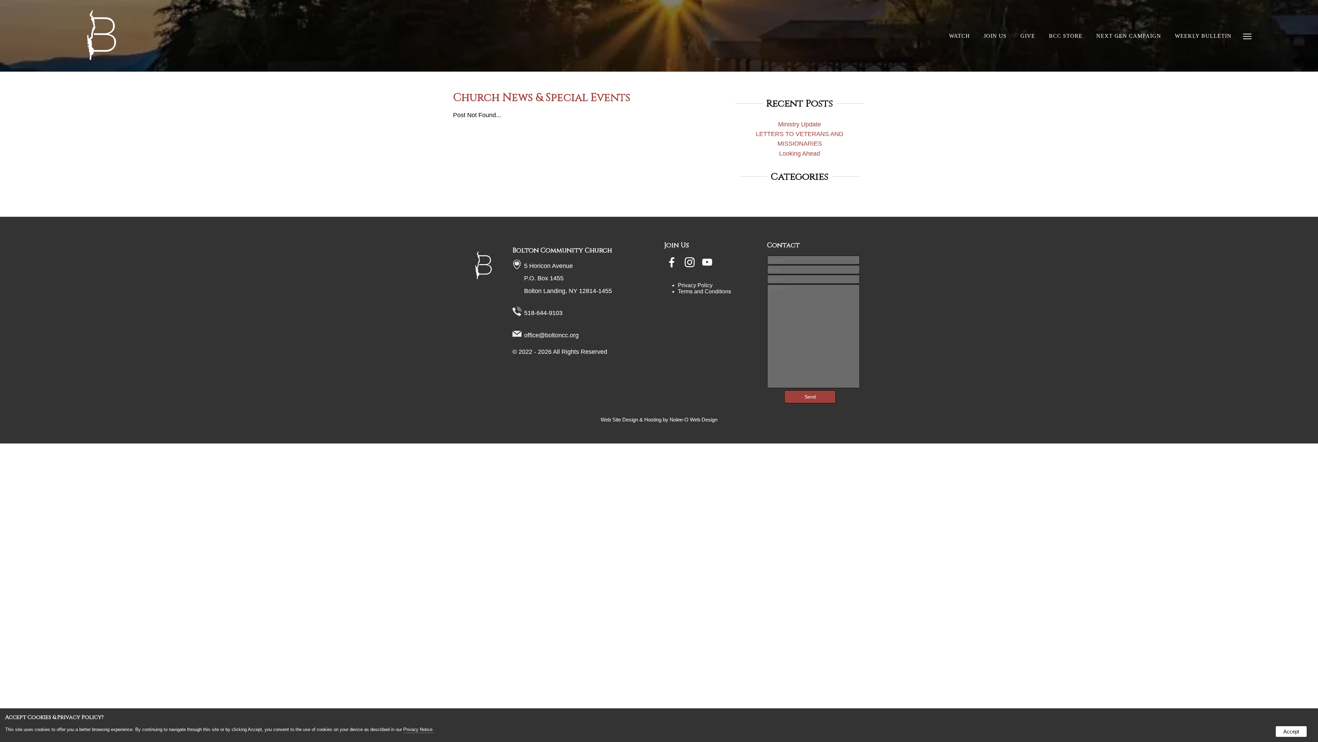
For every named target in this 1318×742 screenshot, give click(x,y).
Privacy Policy (695, 285)
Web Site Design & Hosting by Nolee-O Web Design (659, 420)
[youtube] (708, 265)
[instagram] (690, 265)
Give (1027, 36)
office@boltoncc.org (551, 335)
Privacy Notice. (418, 729)
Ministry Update (799, 124)
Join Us (995, 36)
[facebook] (672, 265)
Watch (959, 36)
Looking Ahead (799, 153)
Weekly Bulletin (1203, 36)
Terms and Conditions (704, 291)
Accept (1291, 731)
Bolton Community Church (562, 250)
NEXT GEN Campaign (1128, 36)
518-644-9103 (543, 313)
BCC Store (1066, 36)
